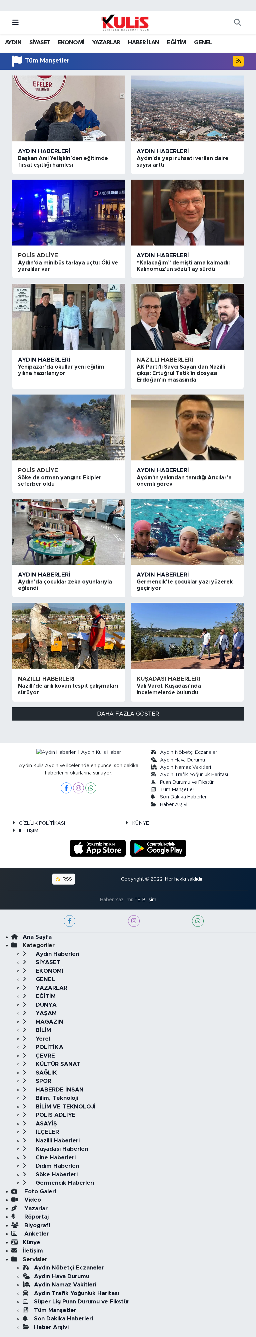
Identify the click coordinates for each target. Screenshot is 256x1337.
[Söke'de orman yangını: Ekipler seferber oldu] (68, 427)
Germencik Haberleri (64, 1183)
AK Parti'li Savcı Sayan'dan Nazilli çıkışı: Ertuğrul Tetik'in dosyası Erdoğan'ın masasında (181, 373)
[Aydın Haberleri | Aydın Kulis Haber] (125, 22)
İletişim (33, 1250)
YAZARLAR (106, 43)
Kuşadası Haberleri (168, 679)
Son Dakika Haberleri (184, 796)
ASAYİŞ (45, 1123)
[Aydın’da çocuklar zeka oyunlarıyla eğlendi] (68, 532)
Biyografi (36, 1225)
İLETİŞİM (28, 830)
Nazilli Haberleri (165, 360)
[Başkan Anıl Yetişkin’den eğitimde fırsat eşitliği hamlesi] (68, 108)
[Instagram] (78, 787)
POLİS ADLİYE (38, 255)
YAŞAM (45, 1013)
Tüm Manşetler (177, 789)
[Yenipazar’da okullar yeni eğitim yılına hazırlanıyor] (68, 317)
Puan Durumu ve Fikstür (187, 782)
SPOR (42, 1081)
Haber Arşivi (173, 804)
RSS (66, 879)
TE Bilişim (145, 899)
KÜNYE (140, 823)
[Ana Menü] (15, 23)
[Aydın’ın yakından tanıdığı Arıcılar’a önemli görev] (187, 427)
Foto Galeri (39, 1191)
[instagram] (134, 921)
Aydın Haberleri (44, 151)
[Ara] (237, 23)
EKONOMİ (71, 43)
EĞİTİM (176, 43)
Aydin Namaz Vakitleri (185, 767)
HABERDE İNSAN (59, 1089)
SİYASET (39, 43)
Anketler (36, 1234)
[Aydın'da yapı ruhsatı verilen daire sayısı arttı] (187, 108)
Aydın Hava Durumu (182, 759)
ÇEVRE (44, 1056)
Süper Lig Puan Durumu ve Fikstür (81, 1301)
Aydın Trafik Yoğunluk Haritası (194, 774)
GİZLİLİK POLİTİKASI (42, 823)
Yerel (42, 1039)
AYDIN (13, 43)
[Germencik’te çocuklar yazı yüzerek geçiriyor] (187, 532)
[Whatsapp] (90, 787)
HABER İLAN (143, 43)
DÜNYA (45, 1005)
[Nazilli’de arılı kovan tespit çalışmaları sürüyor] (68, 636)
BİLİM (42, 1030)
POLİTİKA (48, 1047)
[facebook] (69, 921)
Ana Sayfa (37, 937)
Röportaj (36, 1217)
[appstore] (98, 848)
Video (32, 1200)
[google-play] (158, 848)
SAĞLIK (45, 1073)
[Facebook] (66, 787)
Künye (31, 1242)
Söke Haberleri (56, 1174)
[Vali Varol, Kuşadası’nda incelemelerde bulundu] (187, 636)
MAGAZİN (48, 1022)
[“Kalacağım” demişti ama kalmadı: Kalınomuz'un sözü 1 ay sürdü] (187, 213)
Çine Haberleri (55, 1157)
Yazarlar (35, 1208)
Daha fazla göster (128, 714)
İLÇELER (46, 1132)
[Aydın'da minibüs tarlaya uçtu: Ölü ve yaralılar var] (68, 213)
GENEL (203, 43)
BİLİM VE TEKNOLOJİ (65, 1106)
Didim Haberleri (56, 1166)
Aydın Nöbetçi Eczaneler (188, 752)
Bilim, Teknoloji (56, 1098)
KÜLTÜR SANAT (57, 1064)
